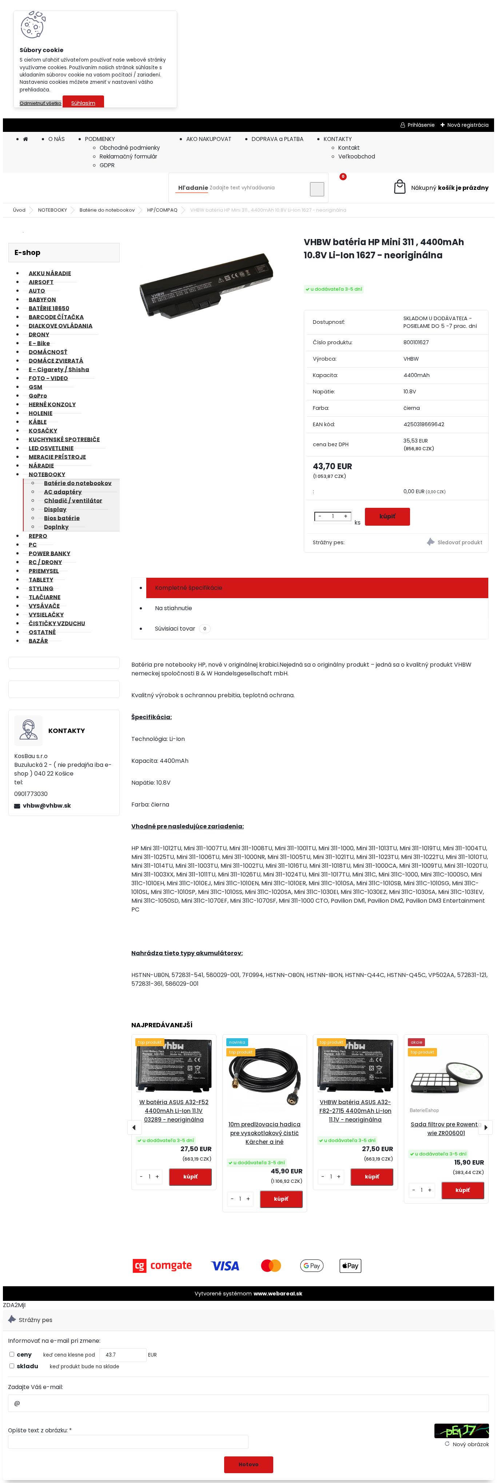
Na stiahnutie (173, 608)
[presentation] (134, 1127)
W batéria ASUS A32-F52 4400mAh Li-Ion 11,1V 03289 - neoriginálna (173, 1110)
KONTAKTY (338, 139)
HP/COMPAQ (162, 210)
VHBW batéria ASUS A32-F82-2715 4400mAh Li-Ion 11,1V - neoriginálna (355, 1110)
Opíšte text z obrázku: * (40, 1430)
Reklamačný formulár (128, 156)
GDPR (107, 165)
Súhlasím (83, 103)
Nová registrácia (468, 125)
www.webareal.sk (278, 1293)
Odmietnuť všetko (40, 103)
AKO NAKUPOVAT (208, 139)
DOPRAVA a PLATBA (277, 139)
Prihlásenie (421, 125)
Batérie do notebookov (107, 210)
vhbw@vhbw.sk (47, 805)
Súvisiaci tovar (180, 628)
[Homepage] (25, 139)
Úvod (19, 210)
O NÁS (56, 139)
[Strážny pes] (442, 543)
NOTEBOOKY (52, 210)
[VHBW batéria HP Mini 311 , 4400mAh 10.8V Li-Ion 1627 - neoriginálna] (206, 287)
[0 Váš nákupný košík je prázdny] (440, 188)
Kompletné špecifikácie (188, 588)
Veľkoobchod (356, 156)
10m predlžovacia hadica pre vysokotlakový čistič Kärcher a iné (264, 1133)
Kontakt (349, 148)
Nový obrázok (471, 1444)
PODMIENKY (100, 139)
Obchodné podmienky (130, 148)
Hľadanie (193, 188)
